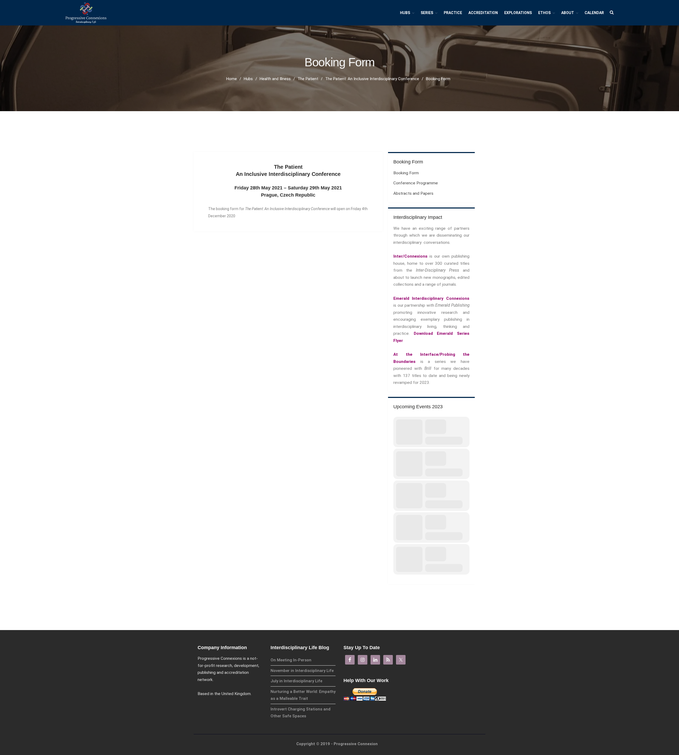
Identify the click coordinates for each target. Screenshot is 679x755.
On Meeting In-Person (291, 660)
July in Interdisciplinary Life (296, 681)
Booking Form (406, 173)
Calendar (594, 13)
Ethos (544, 13)
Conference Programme (415, 183)
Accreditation (483, 13)
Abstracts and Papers (413, 193)
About (567, 13)
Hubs (405, 13)
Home (231, 78)
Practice (453, 13)
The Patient (308, 78)
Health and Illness (275, 78)
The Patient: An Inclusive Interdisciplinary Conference (372, 78)
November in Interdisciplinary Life (302, 670)
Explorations (518, 13)
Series (427, 13)
